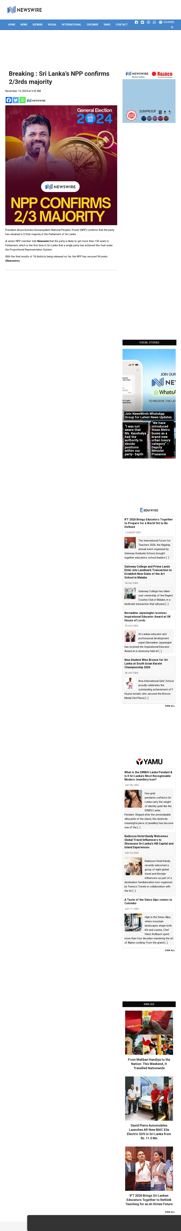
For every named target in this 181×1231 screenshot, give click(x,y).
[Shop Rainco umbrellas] (149, 96)
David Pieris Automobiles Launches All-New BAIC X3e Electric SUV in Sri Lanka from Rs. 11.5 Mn (149, 1132)
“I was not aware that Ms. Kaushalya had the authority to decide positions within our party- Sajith (135, 440)
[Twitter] (16, 100)
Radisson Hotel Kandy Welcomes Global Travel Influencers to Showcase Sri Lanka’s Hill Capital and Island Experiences (148, 841)
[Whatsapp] (22, 100)
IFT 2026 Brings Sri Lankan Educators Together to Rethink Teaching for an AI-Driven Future (149, 1200)
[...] (167, 557)
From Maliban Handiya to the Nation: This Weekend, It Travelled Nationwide (149, 1064)
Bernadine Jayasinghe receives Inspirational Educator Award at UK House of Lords (147, 616)
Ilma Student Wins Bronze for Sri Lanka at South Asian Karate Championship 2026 (146, 663)
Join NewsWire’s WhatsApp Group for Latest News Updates (148, 415)
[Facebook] (9, 100)
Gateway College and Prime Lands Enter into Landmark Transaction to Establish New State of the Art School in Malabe (148, 572)
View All (170, 706)
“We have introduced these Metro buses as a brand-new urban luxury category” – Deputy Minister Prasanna (161, 438)
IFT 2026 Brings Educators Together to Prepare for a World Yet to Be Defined (148, 523)
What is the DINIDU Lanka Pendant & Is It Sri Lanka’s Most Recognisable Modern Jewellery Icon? (148, 776)
